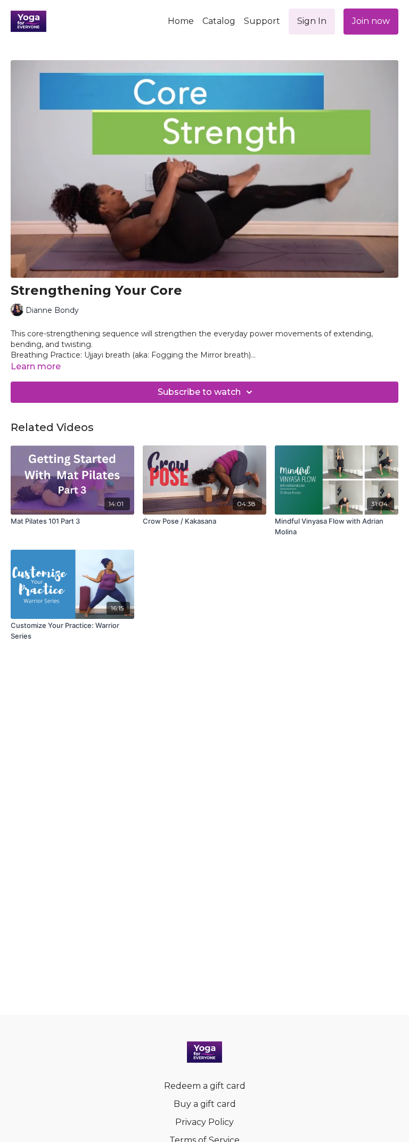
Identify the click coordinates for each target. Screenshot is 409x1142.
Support (262, 21)
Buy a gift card (205, 1104)
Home (181, 21)
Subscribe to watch (199, 392)
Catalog (218, 21)
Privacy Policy (204, 1122)
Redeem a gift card (205, 1086)
